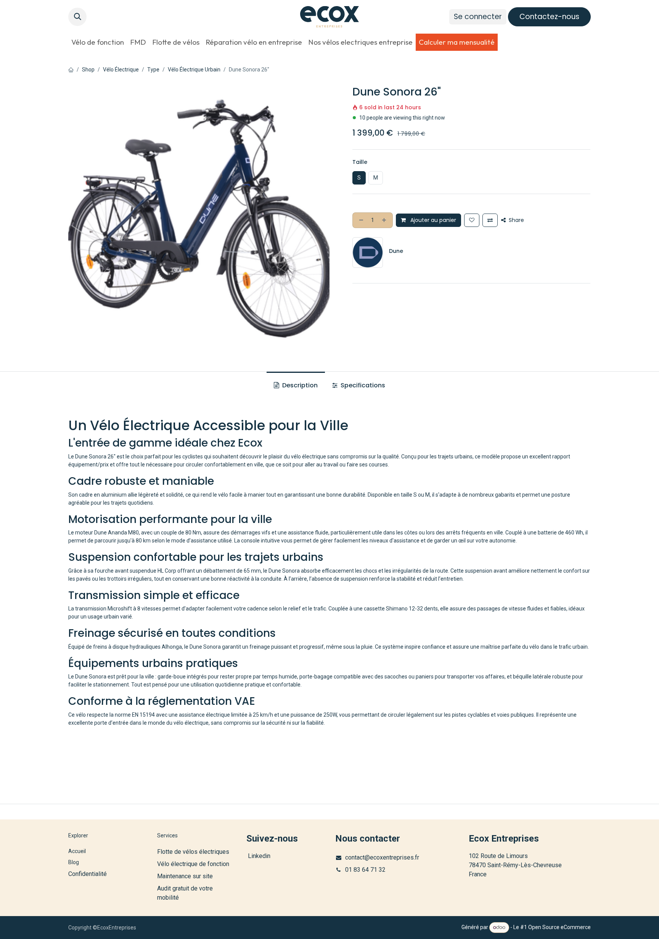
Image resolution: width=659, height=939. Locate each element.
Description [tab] (299, 385)
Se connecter (478, 16)
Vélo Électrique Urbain (194, 69)
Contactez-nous (549, 16)
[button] (77, 17)
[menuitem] (97, 42)
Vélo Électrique (121, 69)
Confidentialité (87, 873)
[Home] (71, 69)
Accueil (77, 851)
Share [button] (515, 220)
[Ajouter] (384, 220)
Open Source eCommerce (559, 927)
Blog (73, 862)
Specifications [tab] (362, 385)
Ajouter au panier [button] (432, 220)
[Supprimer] (360, 220)
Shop (88, 69)
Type (153, 69)
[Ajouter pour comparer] (490, 220)
